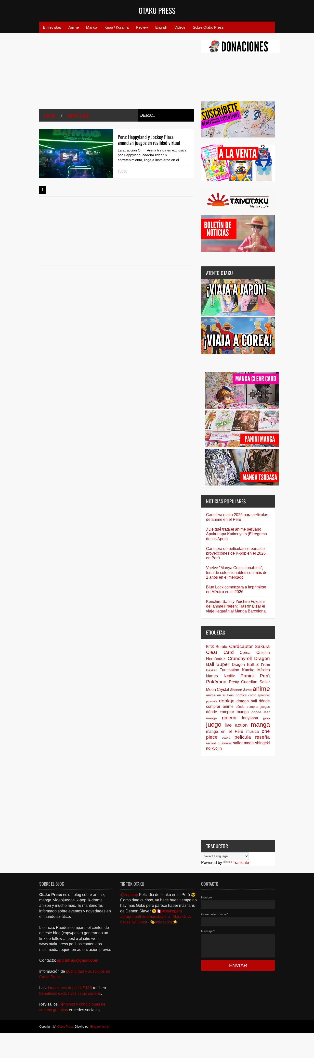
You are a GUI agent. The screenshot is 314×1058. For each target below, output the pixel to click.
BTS (210, 647)
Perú (265, 675)
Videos (179, 27)
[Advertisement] (116, 74)
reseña (262, 737)
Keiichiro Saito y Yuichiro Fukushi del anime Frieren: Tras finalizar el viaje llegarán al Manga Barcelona (236, 606)
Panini (247, 675)
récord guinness (219, 743)
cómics (241, 695)
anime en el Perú (220, 695)
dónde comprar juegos (253, 707)
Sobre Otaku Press (208, 27)
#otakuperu (172, 911)
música (252, 731)
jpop (266, 718)
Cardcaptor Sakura (249, 646)
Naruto (212, 676)
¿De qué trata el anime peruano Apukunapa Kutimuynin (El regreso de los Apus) (236, 534)
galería (229, 717)
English (161, 27)
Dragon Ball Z (245, 664)
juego (213, 724)
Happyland (78, 115)
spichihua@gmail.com (77, 960)
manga (260, 724)
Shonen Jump (241, 690)
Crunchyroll (240, 658)
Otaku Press (157, 10)
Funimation (229, 670)
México (263, 670)
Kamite (248, 670)
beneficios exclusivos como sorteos (70, 993)
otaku (226, 737)
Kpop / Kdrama (117, 27)
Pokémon (216, 681)
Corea (245, 652)
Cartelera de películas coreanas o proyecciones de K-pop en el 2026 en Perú (236, 553)
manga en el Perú (224, 731)
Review (142, 27)
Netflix (229, 676)
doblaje (227, 700)
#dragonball (130, 916)
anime (261, 688)
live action (236, 725)
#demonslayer (154, 916)
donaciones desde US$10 (70, 988)
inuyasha (250, 718)
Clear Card (220, 652)
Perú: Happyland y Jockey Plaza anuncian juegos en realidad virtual (149, 139)
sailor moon (243, 743)
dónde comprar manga (227, 712)
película (243, 737)
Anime (73, 27)
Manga (91, 27)
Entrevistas (52, 27)
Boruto (221, 647)
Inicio (50, 115)
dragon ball (246, 701)
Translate (241, 862)
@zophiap (129, 895)
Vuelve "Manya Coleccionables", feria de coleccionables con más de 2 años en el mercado (236, 572)
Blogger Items (99, 1026)
